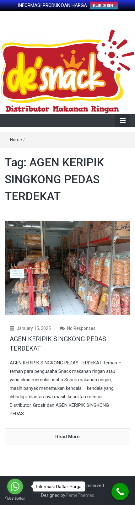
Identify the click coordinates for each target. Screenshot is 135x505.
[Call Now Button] (120, 491)
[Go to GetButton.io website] (15, 499)
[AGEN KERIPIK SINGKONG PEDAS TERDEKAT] (67, 267)
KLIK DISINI (104, 5)
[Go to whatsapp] (15, 486)
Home (16, 139)
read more (67, 436)
